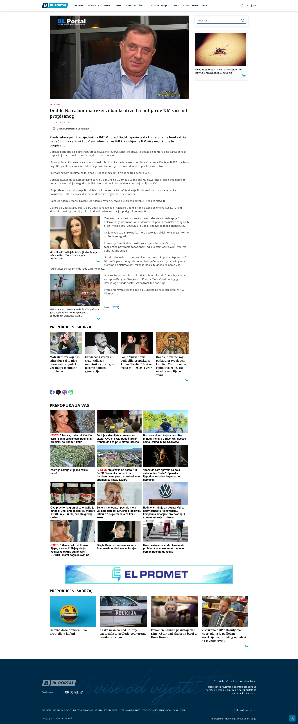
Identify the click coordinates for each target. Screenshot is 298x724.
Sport (118, 5)
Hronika (99, 710)
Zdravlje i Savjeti (159, 5)
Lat (248, 5)
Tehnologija (199, 5)
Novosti (55, 104)
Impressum (217, 718)
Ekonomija (88, 710)
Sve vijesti (79, 5)
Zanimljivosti (180, 5)
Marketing (230, 718)
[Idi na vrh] (292, 718)
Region (107, 710)
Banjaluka (94, 5)
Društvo (77, 710)
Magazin (131, 5)
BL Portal (67, 718)
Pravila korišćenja (246, 718)
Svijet (114, 710)
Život (142, 5)
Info (107, 5)
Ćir (254, 5)
